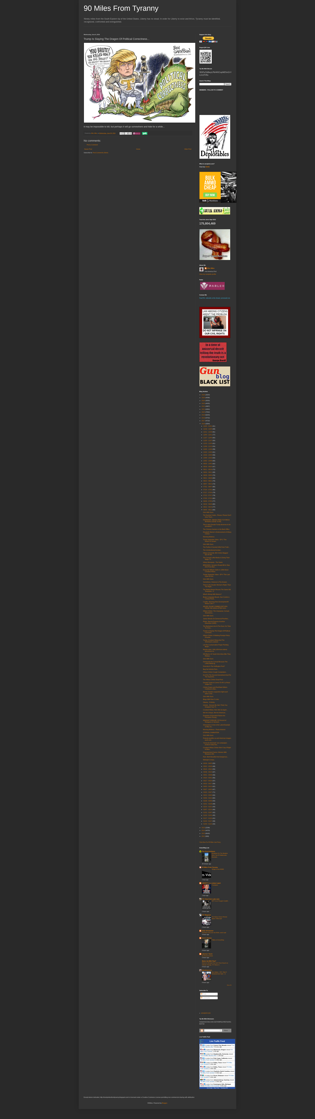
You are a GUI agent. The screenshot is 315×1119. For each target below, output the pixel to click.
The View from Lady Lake (211, 899)
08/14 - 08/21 (208, 481)
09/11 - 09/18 (208, 469)
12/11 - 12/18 (208, 432)
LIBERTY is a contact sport (211, 883)
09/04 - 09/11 (208, 472)
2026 (203, 395)
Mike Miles (210, 268)
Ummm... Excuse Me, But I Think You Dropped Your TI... (215, 706)
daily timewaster (207, 931)
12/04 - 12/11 (208, 435)
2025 (203, 398)
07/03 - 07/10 (208, 498)
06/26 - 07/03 (208, 501)
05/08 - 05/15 (208, 772)
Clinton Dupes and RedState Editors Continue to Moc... (215, 688)
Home (138, 149)
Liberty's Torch (207, 954)
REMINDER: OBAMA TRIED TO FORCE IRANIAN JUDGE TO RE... (216, 520)
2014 (203, 830)
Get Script (210, 1088)
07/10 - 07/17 (208, 495)
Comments (206, 998)
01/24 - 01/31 (208, 815)
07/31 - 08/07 (208, 487)
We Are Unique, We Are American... (214, 713)
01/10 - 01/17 (208, 821)
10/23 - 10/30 (208, 452)
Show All (229, 985)
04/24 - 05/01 (208, 778)
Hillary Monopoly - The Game (213, 562)
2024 (203, 400)
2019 (203, 415)
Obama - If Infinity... (209, 702)
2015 (203, 828)
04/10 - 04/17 (208, 783)
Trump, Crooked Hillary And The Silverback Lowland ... (213, 641)
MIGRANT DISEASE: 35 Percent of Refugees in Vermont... (214, 721)
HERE (207, 167)
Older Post (187, 149)
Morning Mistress (208, 537)
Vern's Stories (207, 938)
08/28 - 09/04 (208, 475)
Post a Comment (92, 145)
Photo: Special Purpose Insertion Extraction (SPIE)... (214, 622)
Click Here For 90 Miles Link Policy (210, 842)
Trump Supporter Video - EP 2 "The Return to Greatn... (215, 540)
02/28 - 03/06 (208, 801)
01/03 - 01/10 (208, 824)
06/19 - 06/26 (208, 504)
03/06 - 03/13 (208, 798)
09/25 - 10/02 (208, 464)
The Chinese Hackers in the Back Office (216, 529)
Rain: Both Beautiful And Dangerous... (215, 757)
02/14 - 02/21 (208, 807)
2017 (203, 421)
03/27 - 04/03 (208, 789)
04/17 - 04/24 (208, 781)
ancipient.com (206, 1013)
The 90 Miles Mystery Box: (209, 1055)
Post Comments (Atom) (100, 153)
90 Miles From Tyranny (121, 8)
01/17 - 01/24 (208, 818)
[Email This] (121, 133)
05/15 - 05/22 (208, 769)
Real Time (216, 1088)
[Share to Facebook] (128, 133)
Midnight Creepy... (209, 760)
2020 (203, 412)
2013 (203, 833)
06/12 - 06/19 (208, 507)
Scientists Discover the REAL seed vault (214, 932)
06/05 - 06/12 (208, 510)
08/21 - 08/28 (208, 478)
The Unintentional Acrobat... (212, 550)
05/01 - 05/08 (208, 775)
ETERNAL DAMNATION (211, 732)
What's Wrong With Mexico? (212, 594)
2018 (203, 418)
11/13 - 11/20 (208, 443)
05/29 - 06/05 (208, 763)
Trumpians (215, 885)
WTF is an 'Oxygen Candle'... (220, 901)
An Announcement (207, 956)
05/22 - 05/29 (208, 766)
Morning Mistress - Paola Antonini (214, 729)
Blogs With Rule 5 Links (211, 699)
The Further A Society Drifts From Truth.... (216, 547)
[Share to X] (126, 133)
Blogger (164, 1103)
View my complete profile (207, 274)
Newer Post (88, 149)
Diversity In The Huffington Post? (214, 666)
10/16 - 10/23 (208, 455)
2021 (203, 409)
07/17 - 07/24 (208, 492)
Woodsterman (207, 970)
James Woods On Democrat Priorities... (216, 619)
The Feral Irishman (208, 851)
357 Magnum (206, 915)
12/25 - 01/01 (208, 426)
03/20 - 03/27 (208, 792)
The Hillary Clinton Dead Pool (213, 680)
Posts (204, 994)
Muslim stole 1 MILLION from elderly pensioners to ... (215, 650)
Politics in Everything (218, 940)
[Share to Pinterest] (130, 133)
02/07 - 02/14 (208, 809)
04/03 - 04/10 (208, 786)
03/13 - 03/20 (208, 795)
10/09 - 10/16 (208, 458)
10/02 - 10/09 (208, 461)
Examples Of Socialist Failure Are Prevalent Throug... (214, 716)
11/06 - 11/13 (208, 446)
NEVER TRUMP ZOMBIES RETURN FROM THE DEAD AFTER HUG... (215, 607)
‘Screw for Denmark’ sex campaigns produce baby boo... (215, 744)
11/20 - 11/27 (208, 440)
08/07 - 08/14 (208, 484)
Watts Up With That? (209, 961)
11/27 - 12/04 (208, 438)
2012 (203, 836)
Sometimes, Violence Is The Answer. (215, 582)
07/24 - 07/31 (208, 490)
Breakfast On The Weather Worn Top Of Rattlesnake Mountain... (220, 855)
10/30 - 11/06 (208, 449)
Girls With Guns (208, 512)
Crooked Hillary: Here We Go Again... (215, 710)
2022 (203, 406)
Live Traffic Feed (217, 1041)
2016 (203, 424)
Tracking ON (224, 1088)
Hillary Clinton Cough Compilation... (215, 672)
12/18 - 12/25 (208, 429)
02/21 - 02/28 (208, 804)
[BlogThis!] (123, 133)
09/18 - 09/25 (208, 466)
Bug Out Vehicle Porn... (210, 669)
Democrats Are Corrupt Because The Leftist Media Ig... (215, 662)
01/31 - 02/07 (208, 812)
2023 (203, 403)
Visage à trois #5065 (218, 869)
